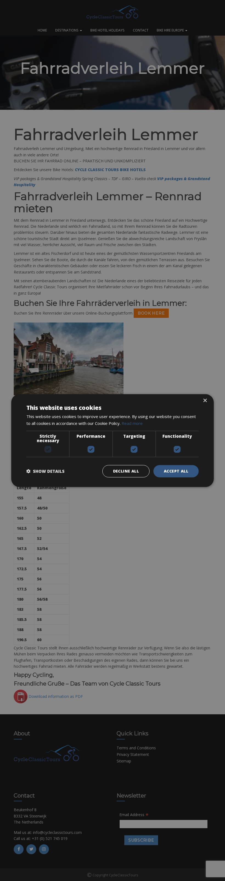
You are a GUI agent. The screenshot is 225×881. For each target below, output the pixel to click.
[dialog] (112, 440)
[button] (45, 471)
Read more (132, 423)
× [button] (205, 401)
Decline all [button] (126, 471)
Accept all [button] (176, 471)
